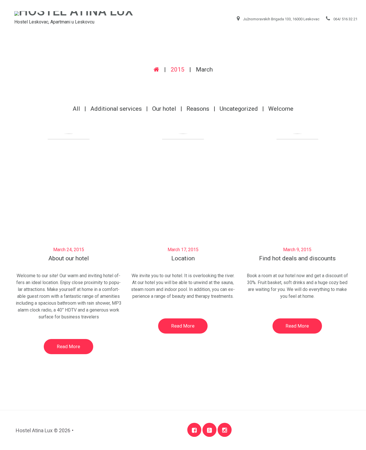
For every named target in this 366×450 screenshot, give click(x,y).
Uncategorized (239, 108)
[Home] (156, 69)
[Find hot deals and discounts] (297, 175)
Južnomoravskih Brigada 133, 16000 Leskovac (281, 19)
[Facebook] (194, 430)
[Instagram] (225, 430)
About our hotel (68, 258)
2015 (177, 69)
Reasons (197, 108)
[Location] (183, 175)
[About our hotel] (68, 175)
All (76, 108)
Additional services (116, 108)
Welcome (280, 108)
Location (183, 258)
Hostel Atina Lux (34, 430)
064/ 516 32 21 (345, 19)
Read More (68, 346)
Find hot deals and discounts (297, 258)
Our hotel (164, 108)
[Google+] (209, 430)
